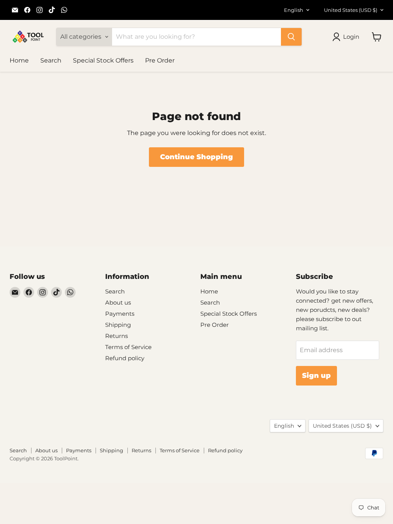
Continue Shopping (196, 157)
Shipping (118, 324)
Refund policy (124, 358)
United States (350, 10)
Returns (116, 335)
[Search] (291, 37)
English (293, 10)
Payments (119, 313)
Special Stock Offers (103, 60)
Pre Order (160, 60)
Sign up (316, 375)
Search (50, 60)
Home (19, 60)
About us (118, 302)
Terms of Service (128, 347)
